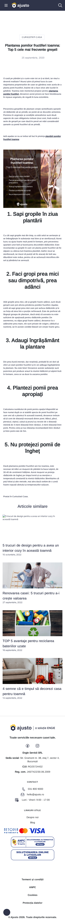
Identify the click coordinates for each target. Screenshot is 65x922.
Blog (32, 822)
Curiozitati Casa (32, 37)
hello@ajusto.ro (35, 794)
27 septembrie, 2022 (31, 597)
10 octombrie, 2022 (31, 549)
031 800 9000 (35, 788)
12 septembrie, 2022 (32, 693)
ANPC (32, 887)
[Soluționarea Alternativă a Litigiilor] (32, 842)
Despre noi (32, 817)
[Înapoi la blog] (6, 912)
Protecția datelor (32, 902)
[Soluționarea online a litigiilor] (32, 854)
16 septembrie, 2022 (28, 645)
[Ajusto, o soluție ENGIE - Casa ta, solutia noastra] (20, 5)
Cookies (32, 895)
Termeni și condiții (33, 879)
